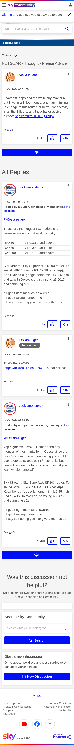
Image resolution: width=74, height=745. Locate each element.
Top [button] (38, 695)
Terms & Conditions (60, 703)
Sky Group (9, 713)
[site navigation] (4, 5)
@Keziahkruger (15, 219)
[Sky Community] (22, 5)
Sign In (69, 5)
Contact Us (65, 710)
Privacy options (11, 703)
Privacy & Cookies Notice (17, 706)
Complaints (9, 710)
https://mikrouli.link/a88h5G (23, 368)
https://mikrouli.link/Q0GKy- (34, 116)
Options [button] (7, 55)
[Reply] (65, 138)
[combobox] (33, 28)
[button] (68, 73)
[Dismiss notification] (69, 15)
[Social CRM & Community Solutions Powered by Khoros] (62, 736)
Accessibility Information (57, 706)
